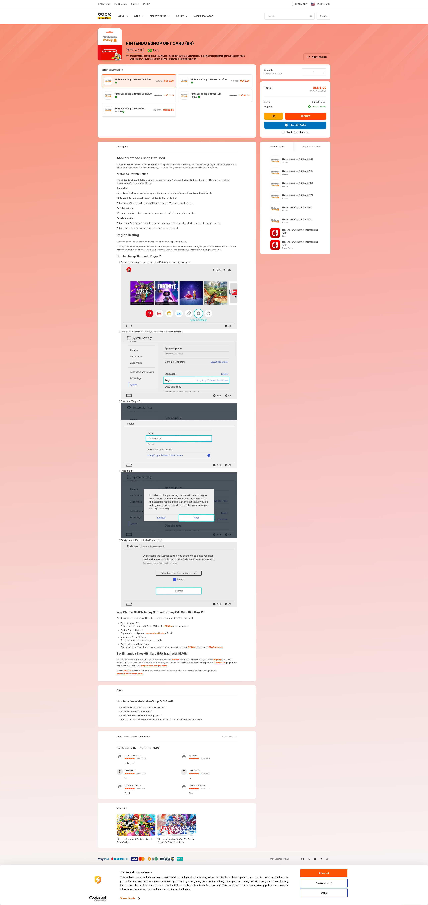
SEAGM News (215, 647)
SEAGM (168, 626)
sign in (175, 659)
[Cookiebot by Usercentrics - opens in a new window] (98, 898)
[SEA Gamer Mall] (104, 16)
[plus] (322, 71)
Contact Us (219, 662)
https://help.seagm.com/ (154, 665)
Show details (127, 898)
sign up (217, 659)
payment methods (155, 633)
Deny (324, 892)
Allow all (324, 873)
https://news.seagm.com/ (130, 673)
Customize (322, 883)
